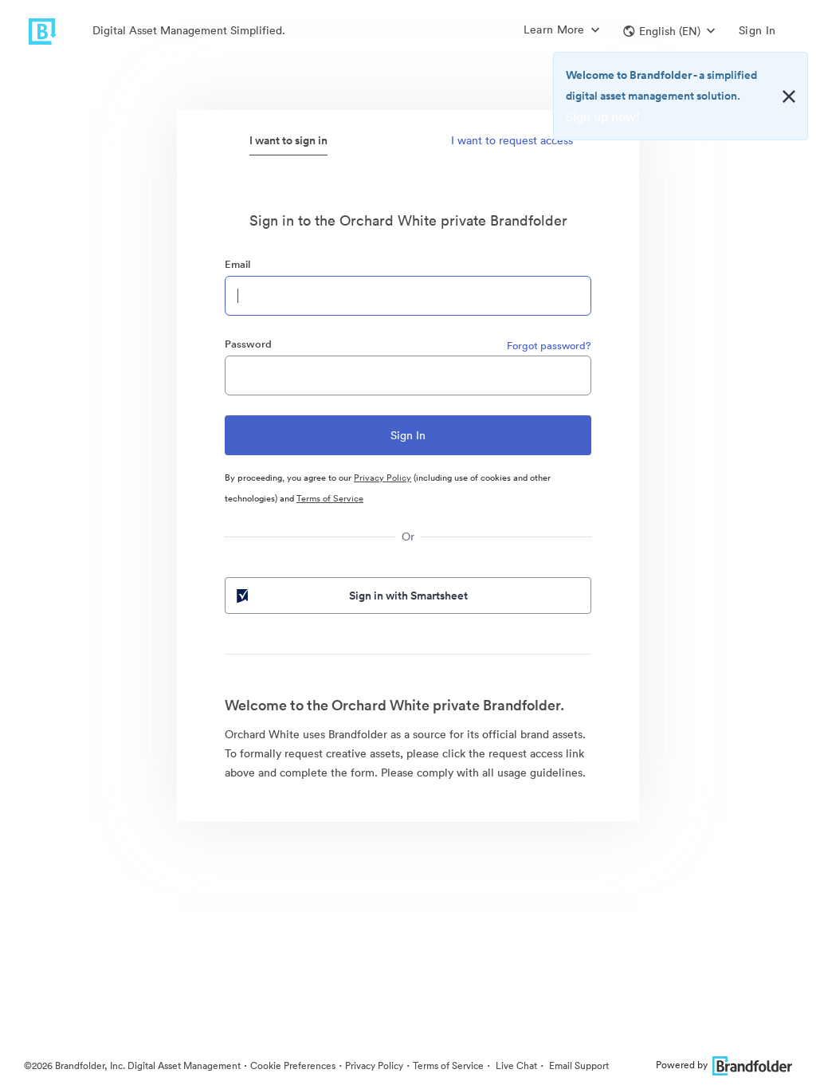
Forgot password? (549, 345)
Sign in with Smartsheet (408, 595)
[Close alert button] (789, 96)
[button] (669, 31)
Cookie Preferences (292, 1065)
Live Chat (515, 1065)
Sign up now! (603, 116)
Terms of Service (329, 498)
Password (248, 344)
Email (237, 264)
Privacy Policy (382, 477)
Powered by (682, 1064)
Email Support (578, 1065)
